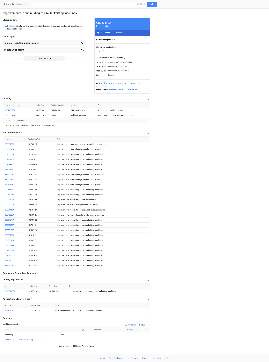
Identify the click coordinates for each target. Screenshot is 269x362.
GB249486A (9, 179)
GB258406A (9, 230)
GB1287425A (10, 291)
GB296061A (9, 174)
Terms (144, 358)
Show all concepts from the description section (24, 340)
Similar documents (118, 83)
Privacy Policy (156, 358)
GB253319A (9, 149)
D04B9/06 (11, 26)
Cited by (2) (105, 83)
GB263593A (9, 154)
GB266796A (9, 144)
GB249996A (9, 164)
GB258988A (9, 169)
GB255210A (9, 240)
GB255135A (9, 200)
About (102, 358)
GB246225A (9, 215)
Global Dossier (123, 90)
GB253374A (9, 245)
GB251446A (9, 255)
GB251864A (9, 260)
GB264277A (9, 220)
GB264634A (9, 190)
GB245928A (9, 159)
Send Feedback (115, 358)
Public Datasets (132, 358)
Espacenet (112, 90)
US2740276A (10, 110)
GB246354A (9, 250)
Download (131, 325)
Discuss (133, 90)
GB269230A (9, 225)
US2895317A (10, 115)
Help (167, 358)
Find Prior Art (105, 33)
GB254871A (9, 185)
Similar (119, 33)
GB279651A (9, 265)
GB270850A (9, 205)
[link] (44, 27)
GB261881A (9, 195)
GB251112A (9, 210)
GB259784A (9, 235)
